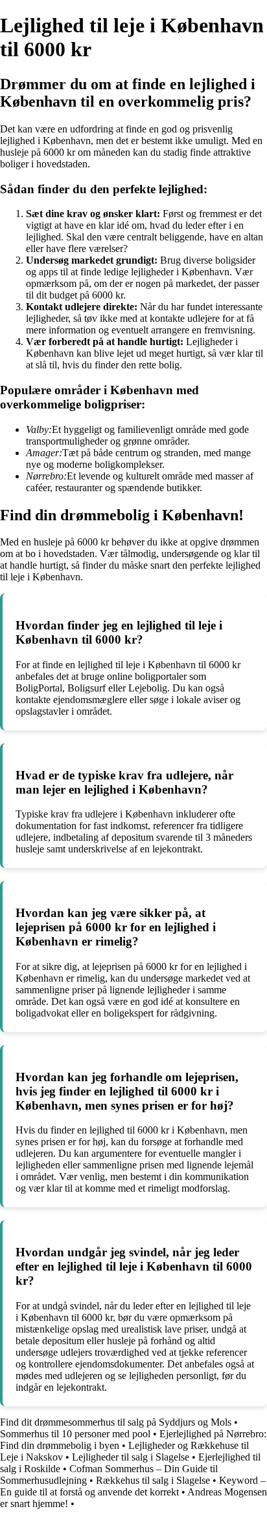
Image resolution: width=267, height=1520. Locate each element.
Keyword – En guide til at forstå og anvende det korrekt (133, 1486)
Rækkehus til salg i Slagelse (153, 1480)
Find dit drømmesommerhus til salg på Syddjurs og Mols (115, 1422)
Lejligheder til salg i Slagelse (130, 1456)
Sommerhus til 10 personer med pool (75, 1433)
